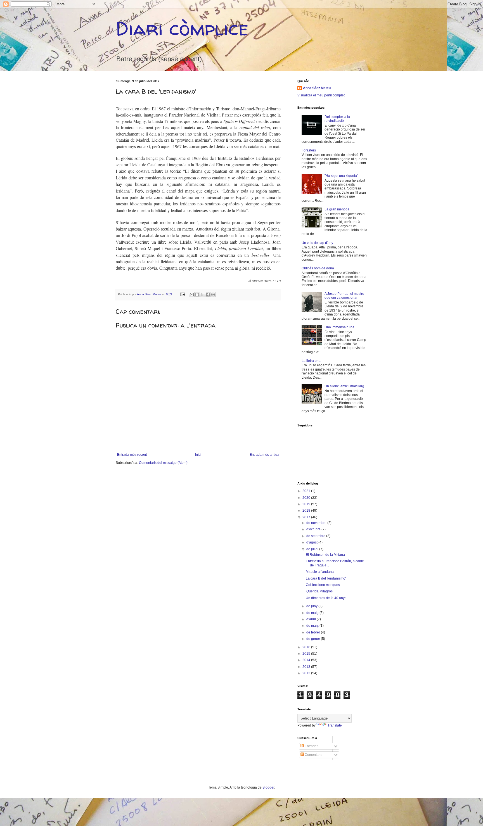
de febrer (313, 632)
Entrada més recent (132, 455)
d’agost (312, 542)
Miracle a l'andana (320, 572)
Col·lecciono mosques (323, 585)
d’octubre (313, 529)
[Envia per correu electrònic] (192, 294)
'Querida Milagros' (319, 591)
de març (312, 626)
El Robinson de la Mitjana (325, 555)
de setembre (316, 536)
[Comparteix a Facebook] (207, 294)
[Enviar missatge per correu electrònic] (182, 294)
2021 (306, 491)
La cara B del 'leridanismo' (326, 578)
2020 (306, 498)
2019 (306, 504)
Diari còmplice (182, 28)
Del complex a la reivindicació (337, 119)
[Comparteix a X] (202, 294)
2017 (306, 517)
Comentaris (313, 755)
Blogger (268, 787)
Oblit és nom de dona (318, 268)
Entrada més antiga (264, 455)
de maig (312, 613)
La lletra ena (311, 361)
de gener (313, 639)
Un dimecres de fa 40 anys (326, 598)
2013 (306, 667)
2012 (306, 673)
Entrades (311, 746)
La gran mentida (337, 209)
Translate (335, 725)
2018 (306, 510)
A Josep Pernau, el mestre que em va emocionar (344, 296)
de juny (312, 606)
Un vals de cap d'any (317, 243)
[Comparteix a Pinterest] (213, 294)
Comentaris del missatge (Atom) (163, 463)
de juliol (312, 549)
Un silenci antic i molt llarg (344, 386)
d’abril (311, 619)
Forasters (309, 150)
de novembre (316, 523)
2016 (306, 647)
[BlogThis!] (197, 294)
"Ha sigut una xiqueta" (341, 176)
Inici (198, 455)
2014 (306, 660)
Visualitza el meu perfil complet (321, 95)
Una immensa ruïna (339, 327)
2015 (306, 654)
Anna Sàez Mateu (317, 88)
